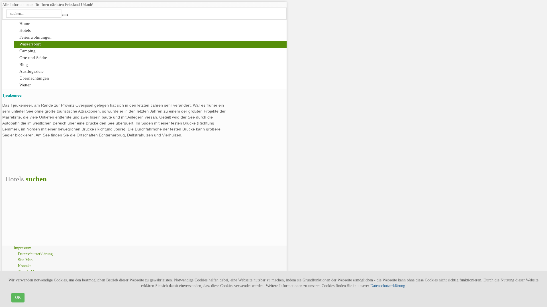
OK (18, 297)
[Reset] (65, 15)
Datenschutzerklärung (387, 286)
